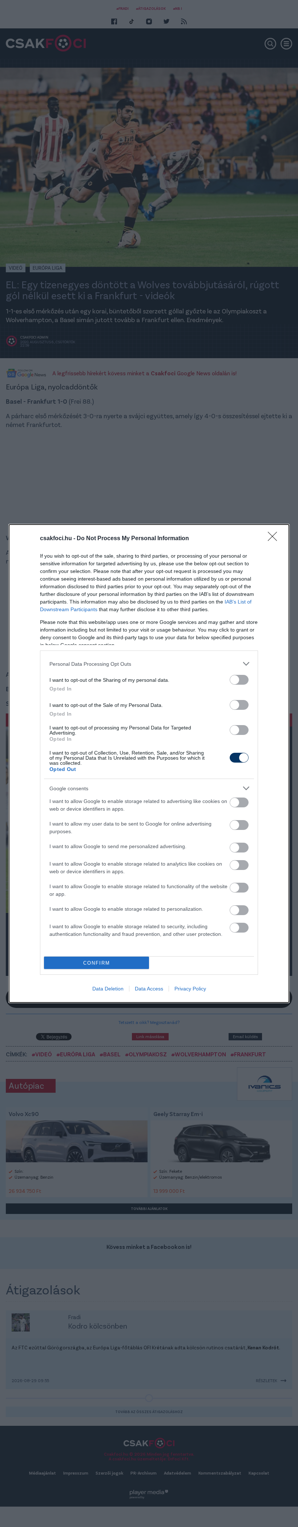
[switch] (239, 680)
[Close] (275, 539)
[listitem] (149, 664)
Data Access (149, 989)
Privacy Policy (190, 989)
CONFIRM (96, 963)
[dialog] (149, 763)
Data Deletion (108, 989)
